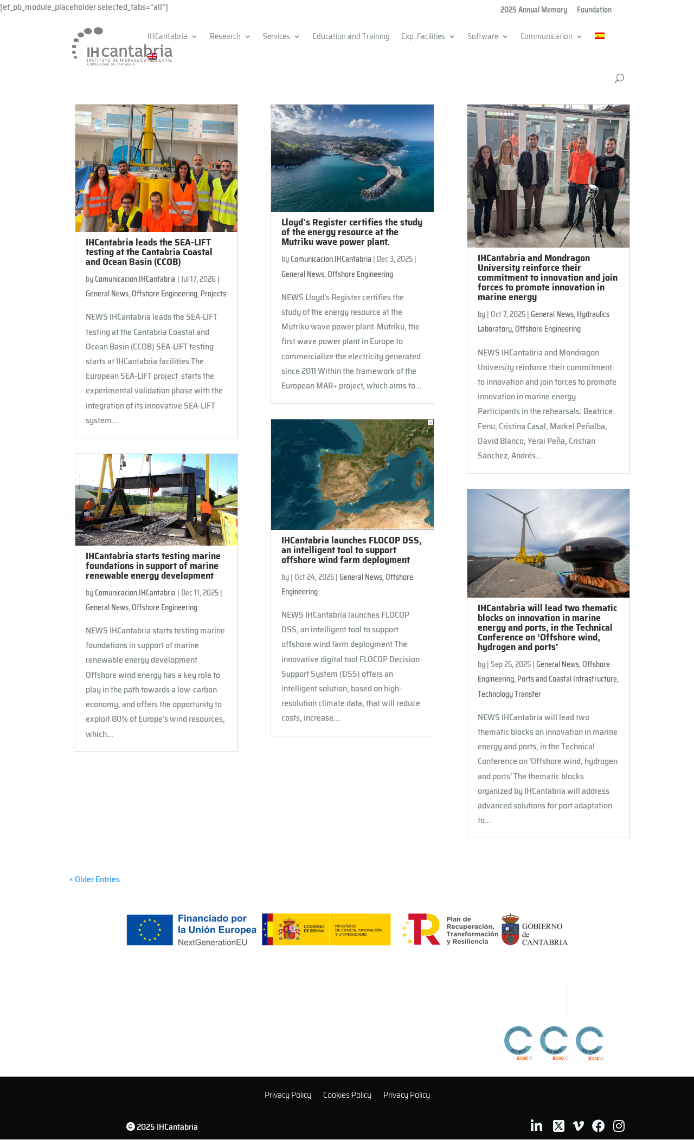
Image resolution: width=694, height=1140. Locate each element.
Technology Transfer (509, 694)
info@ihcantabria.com (351, 1032)
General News (107, 294)
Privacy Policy (288, 1097)
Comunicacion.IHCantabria (135, 279)
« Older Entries (94, 879)
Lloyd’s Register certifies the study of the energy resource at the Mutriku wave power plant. (351, 232)
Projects (213, 294)
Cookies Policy (347, 1097)
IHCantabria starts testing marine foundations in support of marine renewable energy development (153, 565)
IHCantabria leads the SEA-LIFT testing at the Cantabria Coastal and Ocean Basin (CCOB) (149, 252)
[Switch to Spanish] (600, 43)
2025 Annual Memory (533, 11)
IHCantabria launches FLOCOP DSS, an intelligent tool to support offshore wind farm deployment (351, 550)
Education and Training (351, 38)
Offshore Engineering (164, 294)
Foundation (594, 11)
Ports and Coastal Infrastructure (567, 679)
